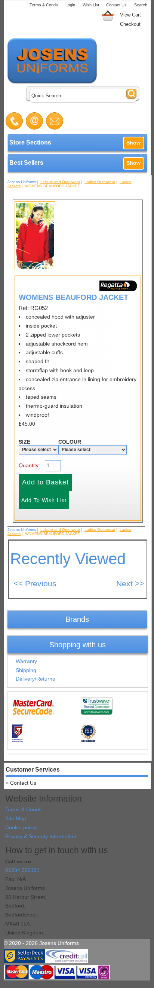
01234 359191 (22, 870)
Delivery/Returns (35, 679)
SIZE (24, 442)
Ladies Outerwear (99, 182)
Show (133, 143)
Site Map (15, 818)
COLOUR (69, 442)
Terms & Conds (44, 5)
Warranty (26, 661)
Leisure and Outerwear (60, 182)
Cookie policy (21, 827)
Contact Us (116, 5)
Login (70, 5)
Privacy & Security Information (40, 836)
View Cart (130, 15)
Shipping (26, 670)
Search (140, 5)
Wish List (91, 5)
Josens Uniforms (21, 182)
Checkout (130, 24)
